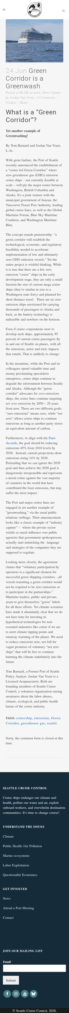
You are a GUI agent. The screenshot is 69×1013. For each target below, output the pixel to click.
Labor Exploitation (16, 865)
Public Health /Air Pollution (22, 846)
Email (8, 962)
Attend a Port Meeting (18, 908)
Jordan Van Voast (22, 97)
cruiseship (24, 718)
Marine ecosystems (16, 855)
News (7, 898)
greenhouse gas (33, 723)
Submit (11, 980)
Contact (8, 917)
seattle (52, 723)
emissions (41, 718)
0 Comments (46, 97)
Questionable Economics (20, 874)
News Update (51, 92)
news (37, 92)
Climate (8, 836)
